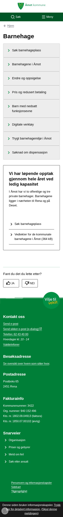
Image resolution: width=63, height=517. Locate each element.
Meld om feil (16, 454)
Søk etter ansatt (18, 461)
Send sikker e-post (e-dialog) (21, 329)
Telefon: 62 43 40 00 (15, 334)
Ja (13, 283)
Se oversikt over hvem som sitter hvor (26, 363)
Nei (32, 283)
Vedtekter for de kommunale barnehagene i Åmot (34, 237)
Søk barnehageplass (28, 224)
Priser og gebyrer (19, 447)
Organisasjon (17, 440)
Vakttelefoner (11, 344)
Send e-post (10, 323)
